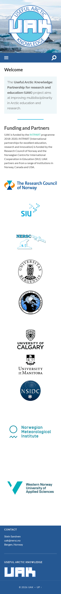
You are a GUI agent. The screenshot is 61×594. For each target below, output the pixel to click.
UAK (30, 587)
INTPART (34, 134)
